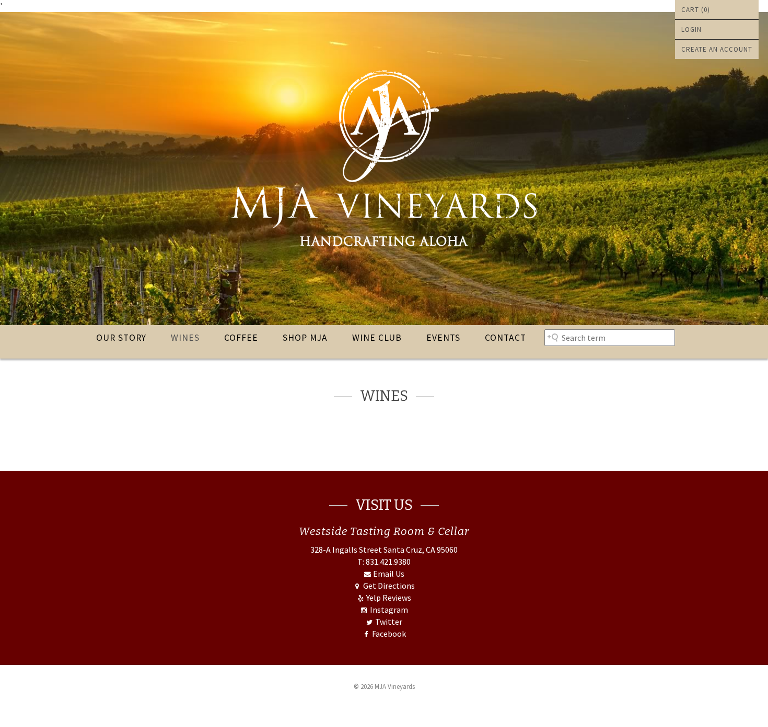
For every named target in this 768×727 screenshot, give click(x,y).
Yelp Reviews (388, 597)
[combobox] (609, 337)
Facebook (387, 633)
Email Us (387, 573)
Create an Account (716, 49)
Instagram (388, 609)
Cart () (695, 9)
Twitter (388, 621)
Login (691, 29)
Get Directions (388, 585)
